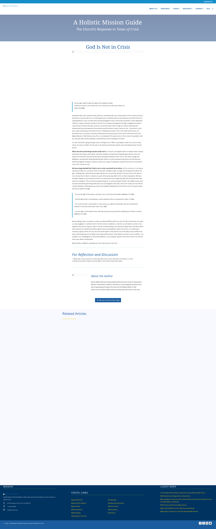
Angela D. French (70, 390)
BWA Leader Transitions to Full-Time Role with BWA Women (179, 511)
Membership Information (116, 503)
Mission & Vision (113, 506)
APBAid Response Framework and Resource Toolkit (83, 330)
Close (135, 527)
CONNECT (199, 9)
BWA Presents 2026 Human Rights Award (173, 505)
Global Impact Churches (79, 516)
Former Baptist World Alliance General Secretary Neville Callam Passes (182, 493)
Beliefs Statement (76, 510)
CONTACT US (208, 2)
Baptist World (75, 506)
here (126, 527)
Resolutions (112, 513)
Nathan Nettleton (70, 442)
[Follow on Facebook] (200, 523)
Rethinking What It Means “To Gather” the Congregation (85, 433)
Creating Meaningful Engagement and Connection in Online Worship (90, 382)
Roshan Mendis (69, 339)
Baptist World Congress (78, 503)
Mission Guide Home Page (109, 300)
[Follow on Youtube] (210, 523)
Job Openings (112, 500)
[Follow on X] (203, 523)
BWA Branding (75, 513)
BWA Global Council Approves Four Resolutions (175, 496)
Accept (130, 527)
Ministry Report (113, 510)
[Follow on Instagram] (207, 523)
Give (208, 9)
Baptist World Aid (76, 500)
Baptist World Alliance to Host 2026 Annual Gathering (177, 508)
